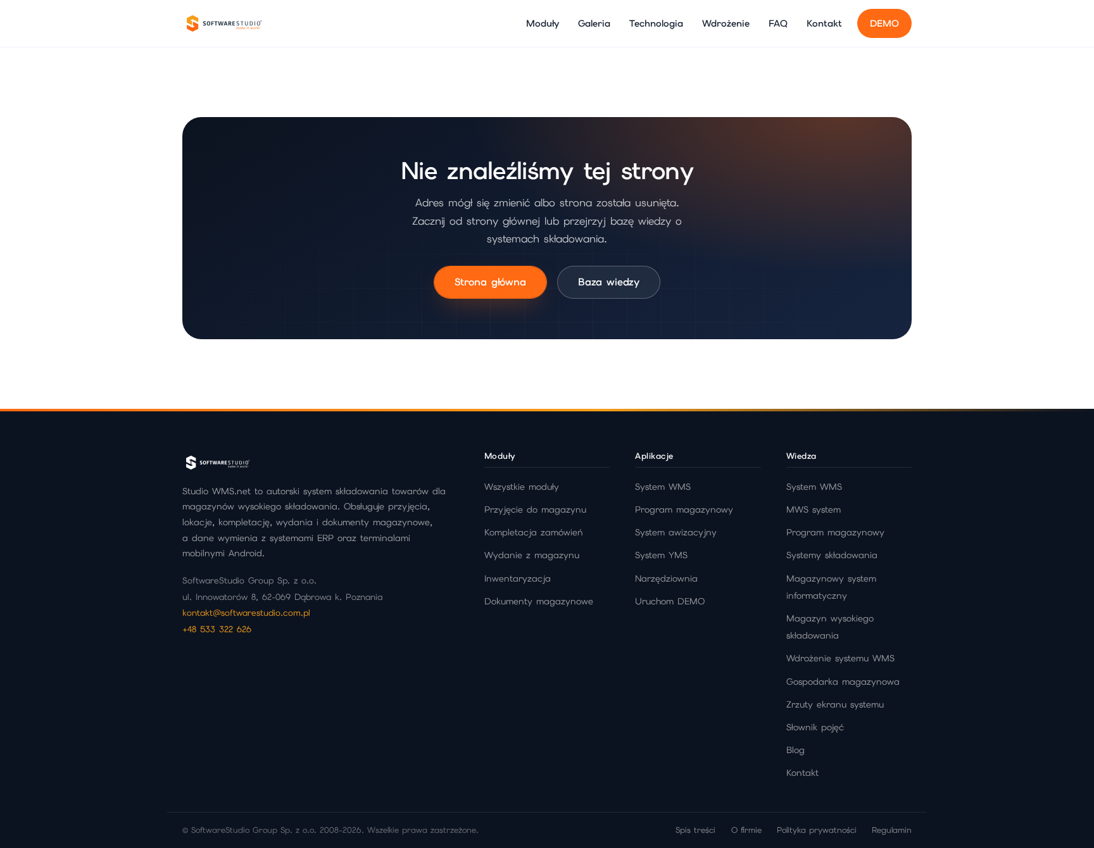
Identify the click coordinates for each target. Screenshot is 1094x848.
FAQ (778, 23)
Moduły (542, 23)
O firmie (746, 830)
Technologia (656, 23)
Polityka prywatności (817, 830)
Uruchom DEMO (670, 601)
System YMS (661, 555)
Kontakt (824, 23)
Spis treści (695, 830)
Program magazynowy (684, 509)
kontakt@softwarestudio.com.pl (246, 612)
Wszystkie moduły (521, 486)
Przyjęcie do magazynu (535, 509)
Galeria (594, 23)
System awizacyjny (676, 532)
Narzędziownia (666, 578)
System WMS (663, 486)
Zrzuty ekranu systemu (835, 704)
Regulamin (892, 830)
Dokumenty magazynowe (538, 601)
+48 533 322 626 (216, 629)
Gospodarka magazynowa (843, 681)
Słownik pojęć (815, 727)
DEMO (884, 23)
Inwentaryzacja (517, 578)
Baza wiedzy (608, 282)
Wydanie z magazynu (531, 555)
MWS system (813, 509)
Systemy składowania (831, 555)
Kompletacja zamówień (533, 532)
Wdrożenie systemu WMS (840, 658)
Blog (795, 750)
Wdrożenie (726, 23)
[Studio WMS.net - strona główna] (223, 23)
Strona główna (490, 282)
